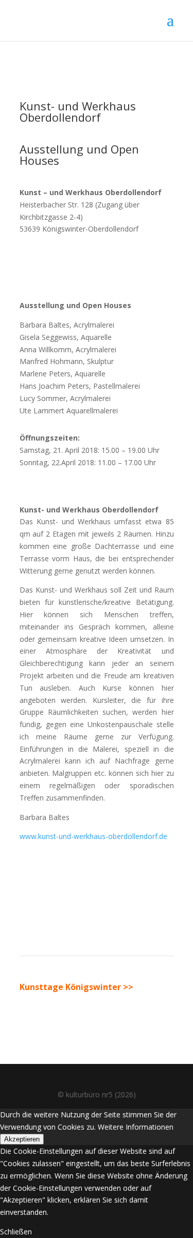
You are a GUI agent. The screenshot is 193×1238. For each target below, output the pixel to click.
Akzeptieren (22, 1139)
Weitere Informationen (135, 1127)
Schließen (16, 1231)
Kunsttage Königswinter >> (76, 987)
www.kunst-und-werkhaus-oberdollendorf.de (93, 836)
